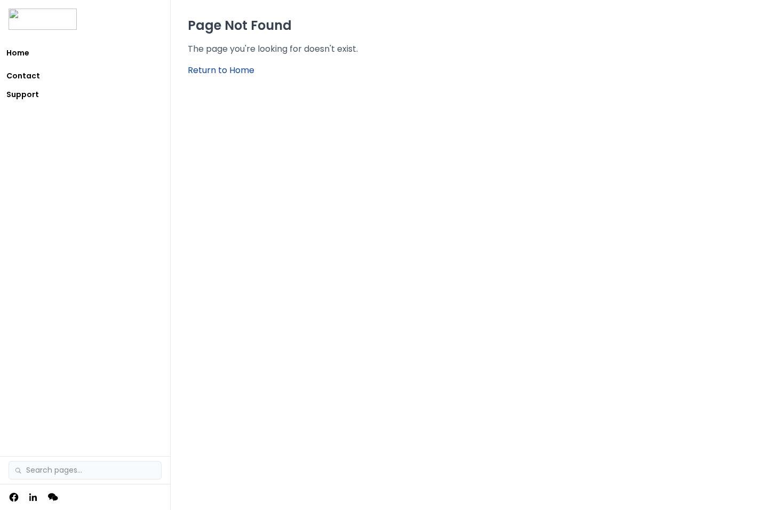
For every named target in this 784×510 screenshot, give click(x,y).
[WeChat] (53, 497)
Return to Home (221, 70)
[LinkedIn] (33, 497)
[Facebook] (14, 497)
